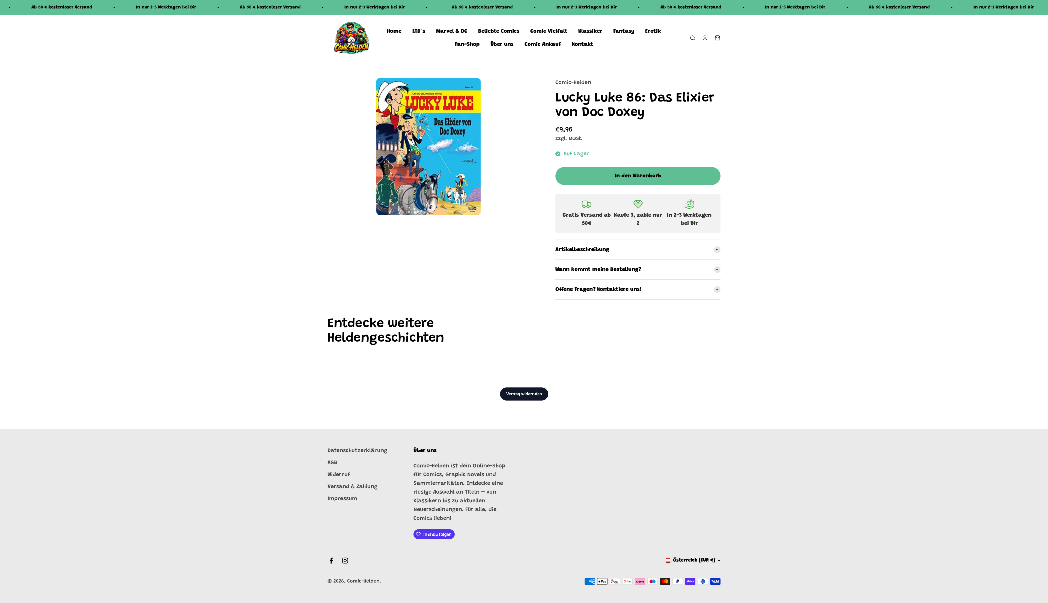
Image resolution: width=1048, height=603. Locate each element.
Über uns (502, 44)
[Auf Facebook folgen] (331, 560)
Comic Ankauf (543, 44)
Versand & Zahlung (352, 486)
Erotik (653, 31)
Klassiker (590, 31)
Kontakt (582, 44)
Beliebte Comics (498, 31)
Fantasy (623, 31)
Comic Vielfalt (548, 31)
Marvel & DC (451, 31)
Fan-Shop (467, 44)
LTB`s (418, 31)
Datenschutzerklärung (357, 450)
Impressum (342, 498)
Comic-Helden (573, 82)
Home (394, 31)
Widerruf (338, 474)
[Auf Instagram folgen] (345, 560)
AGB (332, 462)
